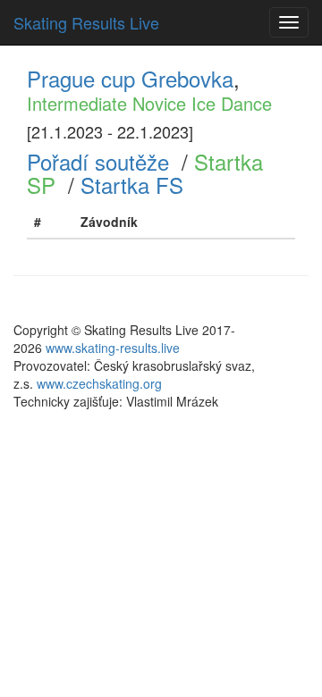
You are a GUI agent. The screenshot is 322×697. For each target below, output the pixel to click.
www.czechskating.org (99, 383)
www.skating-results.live (113, 348)
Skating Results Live (86, 22)
